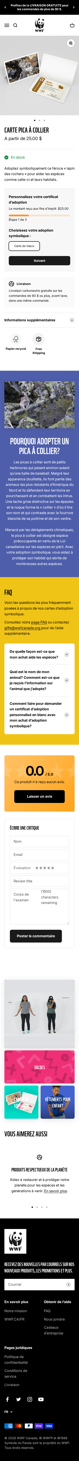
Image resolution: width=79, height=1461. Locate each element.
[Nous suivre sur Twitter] (19, 1399)
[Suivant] (74, 7)
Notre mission (15, 1311)
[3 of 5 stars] (45, 868)
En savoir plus (55, 1191)
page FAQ (39, 622)
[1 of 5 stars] (37, 868)
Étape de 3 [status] (18, 219)
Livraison (11, 1384)
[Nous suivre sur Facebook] (7, 1399)
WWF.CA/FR (14, 1319)
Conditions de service (15, 1373)
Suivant (39, 260)
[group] (39, 320)
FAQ (47, 1311)
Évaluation (22, 868)
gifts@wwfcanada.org (22, 628)
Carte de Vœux (24, 246)
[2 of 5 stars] (41, 868)
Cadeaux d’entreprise (53, 1330)
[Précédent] (5, 7)
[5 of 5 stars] (52, 868)
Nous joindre (54, 1319)
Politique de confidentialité (16, 1359)
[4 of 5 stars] (48, 868)
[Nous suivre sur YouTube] (41, 1399)
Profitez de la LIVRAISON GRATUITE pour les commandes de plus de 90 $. (39, 7)
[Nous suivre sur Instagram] (30, 1399)
